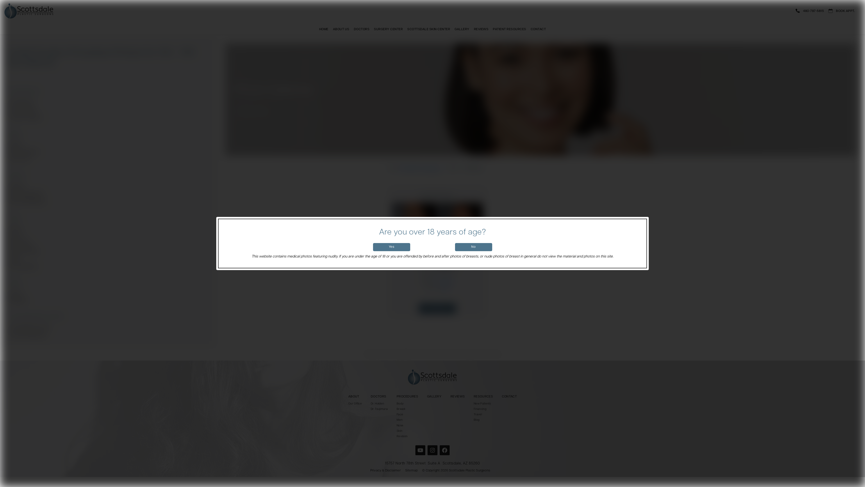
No (473, 247)
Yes (391, 247)
